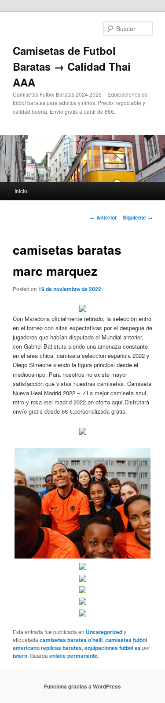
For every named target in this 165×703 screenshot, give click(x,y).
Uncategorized (104, 632)
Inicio (21, 191)
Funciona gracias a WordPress (82, 686)
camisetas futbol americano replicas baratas (80, 644)
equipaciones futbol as (112, 648)
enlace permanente (73, 656)
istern (20, 656)
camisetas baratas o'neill (71, 640)
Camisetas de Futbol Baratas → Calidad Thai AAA (72, 66)
